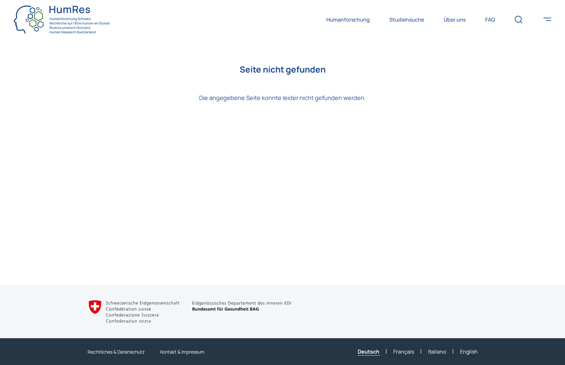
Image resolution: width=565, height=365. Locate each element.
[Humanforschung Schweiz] (62, 20)
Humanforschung (348, 19)
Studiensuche (406, 19)
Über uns (455, 19)
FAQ (490, 19)
